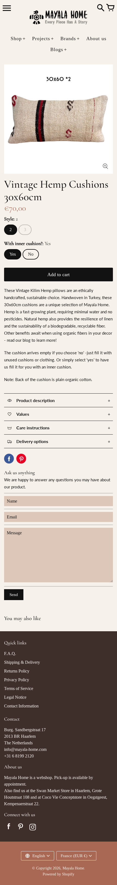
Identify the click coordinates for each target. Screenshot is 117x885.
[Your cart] (110, 8)
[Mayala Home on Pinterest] (20, 827)
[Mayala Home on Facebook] (8, 827)
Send (14, 594)
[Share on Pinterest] (21, 459)
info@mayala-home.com (25, 749)
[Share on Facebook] (9, 459)
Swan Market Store (53, 790)
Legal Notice (15, 697)
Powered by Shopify (58, 874)
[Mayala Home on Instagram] (32, 827)
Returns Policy (16, 671)
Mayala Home (73, 868)
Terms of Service (18, 688)
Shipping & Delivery (22, 662)
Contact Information (21, 706)
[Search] (101, 8)
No (30, 254)
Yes (13, 254)
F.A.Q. (10, 653)
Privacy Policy (16, 679)
